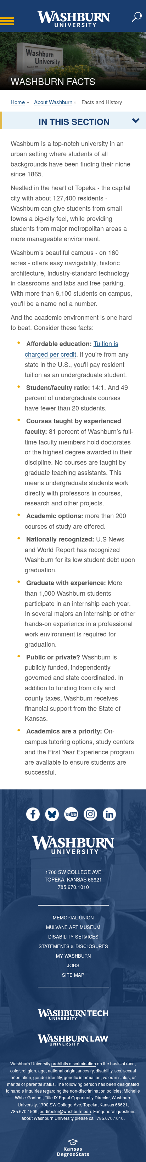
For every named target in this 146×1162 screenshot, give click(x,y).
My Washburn (73, 955)
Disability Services (73, 936)
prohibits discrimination (73, 1063)
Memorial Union (73, 917)
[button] (137, 17)
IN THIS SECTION (74, 121)
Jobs (73, 965)
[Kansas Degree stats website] (73, 1150)
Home (18, 102)
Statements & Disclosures (73, 946)
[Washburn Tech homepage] (73, 1014)
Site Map (73, 974)
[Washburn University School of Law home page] (73, 1040)
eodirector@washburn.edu (65, 1111)
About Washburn (53, 102)
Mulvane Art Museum (73, 927)
